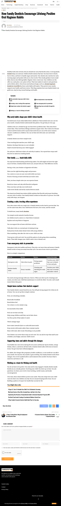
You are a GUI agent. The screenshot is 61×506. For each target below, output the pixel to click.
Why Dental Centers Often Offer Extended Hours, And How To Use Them (24, 392)
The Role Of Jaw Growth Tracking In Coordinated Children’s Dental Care (24, 397)
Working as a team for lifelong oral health (20, 110)
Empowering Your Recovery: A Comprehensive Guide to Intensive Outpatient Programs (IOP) (29, 395)
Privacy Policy (24, 503)
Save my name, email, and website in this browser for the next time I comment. (22, 447)
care (37, 84)
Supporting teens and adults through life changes (44, 107)
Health (4, 10)
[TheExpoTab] (10, 1)
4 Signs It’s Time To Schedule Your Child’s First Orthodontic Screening (24, 389)
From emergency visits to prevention (44, 103)
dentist (9, 73)
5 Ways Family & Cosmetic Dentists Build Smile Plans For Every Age (23, 400)
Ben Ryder (9, 25)
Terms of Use (33, 503)
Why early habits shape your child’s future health (19, 100)
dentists (17, 158)
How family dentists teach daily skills (44, 99)
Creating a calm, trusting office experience (20, 103)
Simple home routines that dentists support (20, 106)
